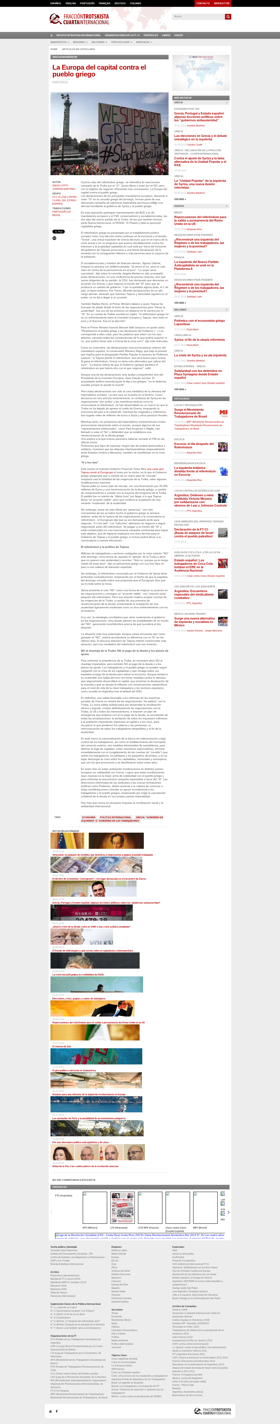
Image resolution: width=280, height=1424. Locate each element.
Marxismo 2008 (58, 1285)
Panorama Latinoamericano (64, 1275)
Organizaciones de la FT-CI (122, 35)
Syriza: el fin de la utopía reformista (199, 339)
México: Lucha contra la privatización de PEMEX (136, 1396)
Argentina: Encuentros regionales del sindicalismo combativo (194, 594)
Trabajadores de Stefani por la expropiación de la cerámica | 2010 (198, 1332)
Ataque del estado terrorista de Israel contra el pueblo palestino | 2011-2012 (200, 1370)
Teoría (114, 1313)
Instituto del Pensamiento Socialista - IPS (71, 1253)
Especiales (142, 42)
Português (87, 3)
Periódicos (151, 35)
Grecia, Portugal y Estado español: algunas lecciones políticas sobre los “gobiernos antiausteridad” (106, 902)
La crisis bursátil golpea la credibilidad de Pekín (78, 974)
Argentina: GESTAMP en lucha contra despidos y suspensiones (197, 1283)
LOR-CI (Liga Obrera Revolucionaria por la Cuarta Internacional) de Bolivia (76, 1348)
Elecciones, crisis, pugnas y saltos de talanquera (78, 998)
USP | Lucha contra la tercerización (190, 1344)
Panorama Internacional (62, 1296)
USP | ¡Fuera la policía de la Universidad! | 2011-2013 (200, 1357)
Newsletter (222, 3)
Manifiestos (58, 42)
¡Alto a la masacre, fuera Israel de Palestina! (195, 1295)
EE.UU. (115, 1260)
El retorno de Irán (61, 1046)
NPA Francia (117, 1369)
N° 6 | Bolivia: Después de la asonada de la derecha (77, 1324)
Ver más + (180, 199)
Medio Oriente (118, 1253)
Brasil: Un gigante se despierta (127, 1382)
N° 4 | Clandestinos (60, 1317)
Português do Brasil (61, 213)
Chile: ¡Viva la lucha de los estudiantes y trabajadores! (139, 1376)
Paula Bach (193, 329)
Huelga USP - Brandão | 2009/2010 (190, 1323)
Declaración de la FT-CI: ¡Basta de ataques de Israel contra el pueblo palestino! (193, 533)
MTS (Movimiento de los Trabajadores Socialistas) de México (78, 1362)
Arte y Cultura (118, 1333)
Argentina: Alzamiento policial (187, 1392)
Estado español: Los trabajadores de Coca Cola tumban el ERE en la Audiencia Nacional (193, 565)
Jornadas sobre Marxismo (63, 1250)
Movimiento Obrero (121, 1320)
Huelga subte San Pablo (185, 1288)
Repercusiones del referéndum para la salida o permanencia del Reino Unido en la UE (98, 1022)
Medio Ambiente (119, 1340)
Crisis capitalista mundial (124, 1358)
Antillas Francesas (120, 1274)
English (71, 3)
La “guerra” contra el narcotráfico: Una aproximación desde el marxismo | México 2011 (199, 1349)
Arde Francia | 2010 (182, 1337)
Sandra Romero (195, 630)
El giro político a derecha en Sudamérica (74, 1070)
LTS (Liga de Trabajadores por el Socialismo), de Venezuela (75, 1355)
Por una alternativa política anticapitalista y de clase (80, 1142)
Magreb (115, 1288)
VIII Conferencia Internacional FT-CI (190, 1264)
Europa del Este (119, 1284)
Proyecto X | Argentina (183, 1260)
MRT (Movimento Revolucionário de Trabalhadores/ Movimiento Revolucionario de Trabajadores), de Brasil (199, 425)
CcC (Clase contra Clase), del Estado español (64, 200)
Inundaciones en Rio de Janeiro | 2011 (192, 1340)
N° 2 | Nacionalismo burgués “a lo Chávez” (72, 1311)
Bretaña (176, 1388)
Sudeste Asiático (120, 1301)
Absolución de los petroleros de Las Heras (194, 1274)
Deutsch (120, 3)
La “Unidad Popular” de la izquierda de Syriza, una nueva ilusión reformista (200, 184)
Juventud (116, 1347)
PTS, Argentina (194, 511)
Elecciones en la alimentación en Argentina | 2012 (198, 1364)
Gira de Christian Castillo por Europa (191, 1271)
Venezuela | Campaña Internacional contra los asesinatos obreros (196, 1315)
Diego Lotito (60, 185)
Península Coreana (121, 1298)
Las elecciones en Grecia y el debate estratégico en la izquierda (200, 137)
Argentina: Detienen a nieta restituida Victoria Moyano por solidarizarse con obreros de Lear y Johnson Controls (200, 500)
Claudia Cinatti (194, 144)
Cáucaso (116, 1281)
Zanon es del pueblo (183, 1253)
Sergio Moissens (213, 630)
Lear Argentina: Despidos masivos (190, 1291)
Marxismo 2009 (58, 1289)
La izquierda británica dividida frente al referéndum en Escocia (195, 471)
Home (54, 49)
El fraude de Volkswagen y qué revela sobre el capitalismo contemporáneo (92, 950)
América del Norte (120, 1271)
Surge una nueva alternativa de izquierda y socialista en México (194, 622)
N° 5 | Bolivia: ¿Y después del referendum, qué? (75, 1321)
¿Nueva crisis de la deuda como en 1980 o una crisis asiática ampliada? (91, 926)
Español (55, 3)
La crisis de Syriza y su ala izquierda (200, 355)
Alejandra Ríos (194, 229)
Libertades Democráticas (124, 1330)
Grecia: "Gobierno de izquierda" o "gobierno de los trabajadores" (122, 819)
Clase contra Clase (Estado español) (206, 383)
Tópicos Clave (120, 42)
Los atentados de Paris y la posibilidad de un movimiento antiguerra (89, 1118)
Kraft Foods (178, 1257)
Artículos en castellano (78, 49)
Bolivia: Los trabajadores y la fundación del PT (135, 1386)
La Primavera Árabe (121, 1365)
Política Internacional (115, 817)
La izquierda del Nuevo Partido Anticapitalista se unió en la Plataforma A (196, 265)
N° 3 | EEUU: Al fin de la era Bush (67, 1314)
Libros (166, 35)
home (51, 35)
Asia (113, 1264)
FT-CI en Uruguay (59, 1390)
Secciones (97, 42)
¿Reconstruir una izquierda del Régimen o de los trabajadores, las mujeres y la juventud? (199, 243)
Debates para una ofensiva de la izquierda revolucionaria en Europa (89, 1094)
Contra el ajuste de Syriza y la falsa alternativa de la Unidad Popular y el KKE (200, 162)
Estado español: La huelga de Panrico (192, 1277)
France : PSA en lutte (183, 1385)
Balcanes (116, 1277)
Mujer (114, 1323)
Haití (174, 1250)
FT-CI (140, 18)
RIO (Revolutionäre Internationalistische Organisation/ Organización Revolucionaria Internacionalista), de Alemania (78, 1384)
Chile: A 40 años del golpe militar (189, 1381)
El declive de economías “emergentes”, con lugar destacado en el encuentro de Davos (99, 879)
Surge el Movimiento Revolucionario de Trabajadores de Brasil (190, 413)
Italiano (135, 3)
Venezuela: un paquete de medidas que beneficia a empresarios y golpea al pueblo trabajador (102, 855)
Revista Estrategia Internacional (79, 35)
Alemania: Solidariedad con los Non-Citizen (195, 1267)
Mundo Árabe (118, 1291)
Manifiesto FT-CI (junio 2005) (65, 1279)
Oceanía (115, 1295)
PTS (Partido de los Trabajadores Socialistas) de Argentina (75, 1341)
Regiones (79, 42)
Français (104, 3)
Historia (115, 1327)
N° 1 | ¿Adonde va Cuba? (63, 1307)
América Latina (119, 1250)
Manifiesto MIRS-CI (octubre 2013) (68, 1282)
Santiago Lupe (194, 251)
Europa (115, 1257)
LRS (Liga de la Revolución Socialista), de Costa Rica (78, 1377)
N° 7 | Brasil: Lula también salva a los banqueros (75, 1328)
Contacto (203, 3)
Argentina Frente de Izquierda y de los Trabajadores (138, 1379)
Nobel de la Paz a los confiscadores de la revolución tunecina (85, 1166)
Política (115, 1337)
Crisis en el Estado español (125, 1372)
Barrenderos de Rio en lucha (187, 1395)
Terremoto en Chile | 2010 (185, 1327)
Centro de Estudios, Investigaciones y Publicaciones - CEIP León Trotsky (78, 1259)
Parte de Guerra (58, 1292)
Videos (178, 35)
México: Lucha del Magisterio (187, 1378)
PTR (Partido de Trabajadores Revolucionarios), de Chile (77, 1368)
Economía (88, 817)
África (114, 1267)
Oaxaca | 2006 (179, 1309)
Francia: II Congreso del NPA (187, 1374)
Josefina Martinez (63, 189)
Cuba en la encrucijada (123, 1362)
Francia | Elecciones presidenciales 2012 (193, 1361)
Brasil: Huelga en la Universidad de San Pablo (196, 1298)
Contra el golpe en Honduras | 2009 (191, 1320)
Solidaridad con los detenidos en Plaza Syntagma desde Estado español (198, 374)
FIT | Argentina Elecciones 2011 (188, 1354)
